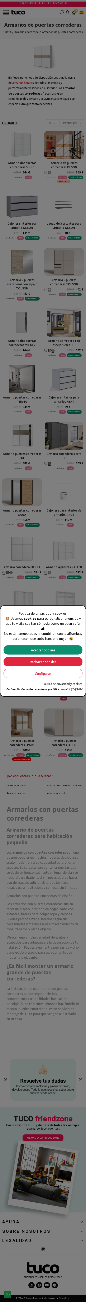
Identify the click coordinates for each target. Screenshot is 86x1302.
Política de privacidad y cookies (62, 683)
